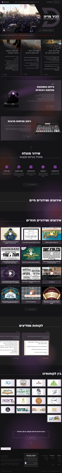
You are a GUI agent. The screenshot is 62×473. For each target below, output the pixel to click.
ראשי (38, 2)
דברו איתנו (53, 464)
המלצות (22, 2)
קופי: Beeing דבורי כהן (44, 471)
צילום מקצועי (26, 2)
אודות (19, 2)
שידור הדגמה (52, 458)
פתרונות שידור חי (51, 455)
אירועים (35, 2)
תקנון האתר (59, 464)
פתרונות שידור (31, 2)
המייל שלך (35, 463)
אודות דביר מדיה (46, 458)
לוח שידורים (59, 455)
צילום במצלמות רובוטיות (45, 455)
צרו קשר (16, 2)
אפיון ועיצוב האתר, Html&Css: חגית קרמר (55, 471)
